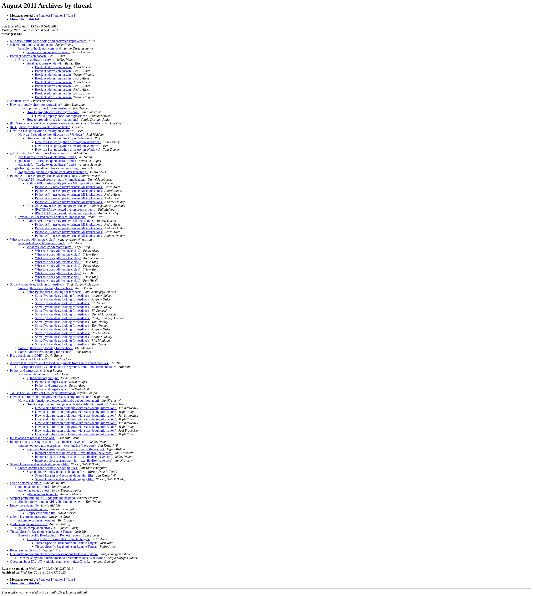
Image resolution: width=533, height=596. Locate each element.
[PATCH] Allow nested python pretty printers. (57, 205)
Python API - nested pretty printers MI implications (44, 176)
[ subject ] (45, 15)
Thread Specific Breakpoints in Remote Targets (41, 531)
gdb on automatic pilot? (26, 483)
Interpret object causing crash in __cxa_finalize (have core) (49, 441)
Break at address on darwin (28, 56)
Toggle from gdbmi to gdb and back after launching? (45, 168)
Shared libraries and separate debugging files (39, 464)
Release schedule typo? (25, 550)
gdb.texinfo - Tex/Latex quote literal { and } (39, 153)
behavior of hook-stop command (32, 44)
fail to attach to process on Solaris (32, 438)
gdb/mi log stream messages (28, 516)
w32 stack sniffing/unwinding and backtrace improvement (48, 41)
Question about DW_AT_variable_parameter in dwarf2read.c (50, 561)
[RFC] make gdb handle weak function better (40, 127)
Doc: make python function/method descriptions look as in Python (54, 554)
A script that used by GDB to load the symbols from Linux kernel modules (59, 363)
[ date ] (70, 15)
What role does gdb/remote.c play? (33, 239)
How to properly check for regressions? (36, 104)
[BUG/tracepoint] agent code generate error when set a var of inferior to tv (59, 123)
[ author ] (59, 15)
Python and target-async (26, 370)
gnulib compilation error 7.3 (28, 524)
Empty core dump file (24, 505)
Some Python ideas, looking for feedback (37, 284)
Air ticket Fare (20, 101)
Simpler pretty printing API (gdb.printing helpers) (43, 498)
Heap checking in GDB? (27, 355)
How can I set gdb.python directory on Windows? (43, 131)
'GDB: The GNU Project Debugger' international (43, 393)
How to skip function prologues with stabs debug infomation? (51, 397)
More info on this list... (25, 19)
